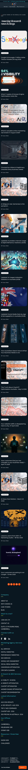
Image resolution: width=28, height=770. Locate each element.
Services (6, 6)
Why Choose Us (20, 6)
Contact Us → (22, 767)
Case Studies (12, 6)
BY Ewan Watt (5, 62)
